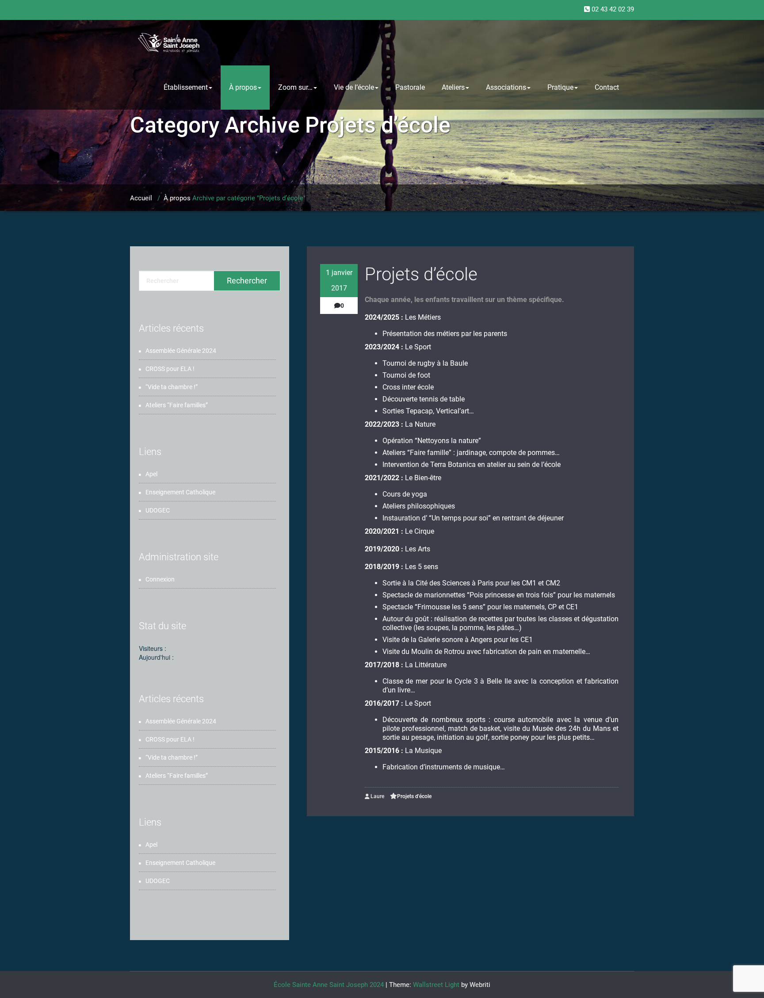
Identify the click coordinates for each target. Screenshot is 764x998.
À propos (243, 87)
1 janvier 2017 (339, 280)
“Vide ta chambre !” (171, 386)
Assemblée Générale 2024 (180, 350)
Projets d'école (414, 796)
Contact (607, 87)
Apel (151, 474)
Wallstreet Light (436, 985)
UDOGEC (157, 510)
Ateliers (453, 87)
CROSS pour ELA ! (170, 368)
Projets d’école (421, 274)
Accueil (141, 198)
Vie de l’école (354, 87)
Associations (506, 87)
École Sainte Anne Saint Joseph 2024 (329, 985)
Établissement (186, 87)
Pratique (560, 87)
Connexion (160, 579)
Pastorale (410, 87)
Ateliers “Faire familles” (176, 405)
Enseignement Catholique (180, 492)
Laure (376, 796)
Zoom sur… (295, 87)
